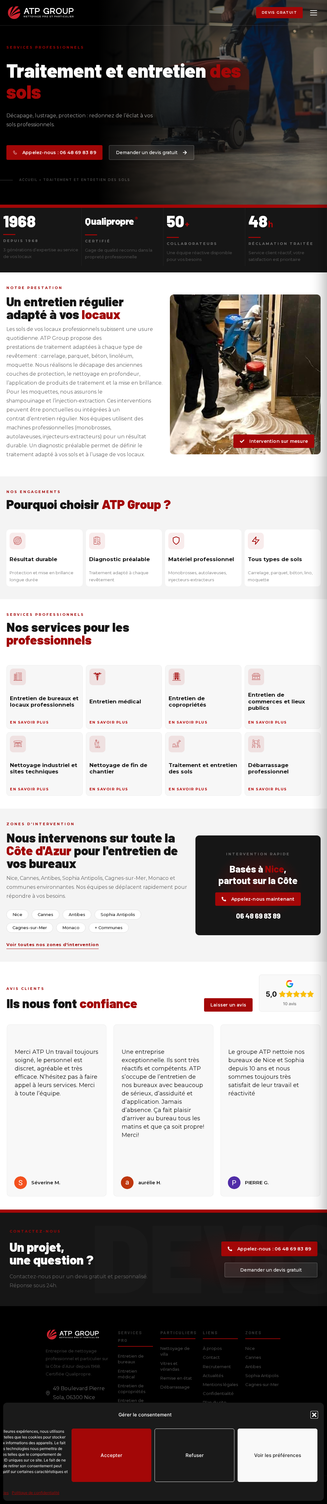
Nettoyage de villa (175, 1351)
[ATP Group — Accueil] (40, 12)
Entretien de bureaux (131, 1358)
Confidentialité (218, 1393)
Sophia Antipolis (261, 1375)
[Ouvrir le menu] (314, 13)
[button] (314, 1415)
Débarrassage (175, 1387)
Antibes (253, 1366)
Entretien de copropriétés (131, 1388)
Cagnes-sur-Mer (262, 1384)
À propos (212, 1348)
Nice (250, 1348)
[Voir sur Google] (20, 1182)
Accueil (28, 180)
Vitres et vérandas (169, 1366)
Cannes (253, 1357)
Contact (211, 1357)
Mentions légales (220, 1384)
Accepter (111, 1455)
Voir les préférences (277, 1455)
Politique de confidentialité (35, 1492)
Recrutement (217, 1366)
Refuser (195, 1455)
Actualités (213, 1375)
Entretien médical (127, 1373)
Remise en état (176, 1378)
